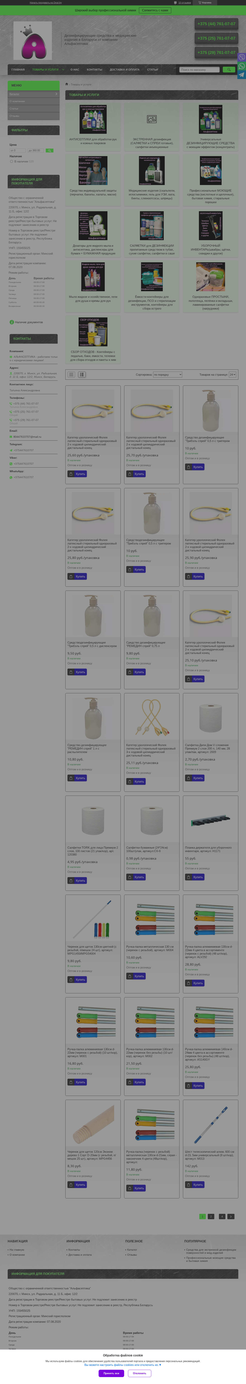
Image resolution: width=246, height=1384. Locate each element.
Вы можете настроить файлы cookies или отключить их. (121, 1364)
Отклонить (139, 1373)
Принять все (111, 1373)
